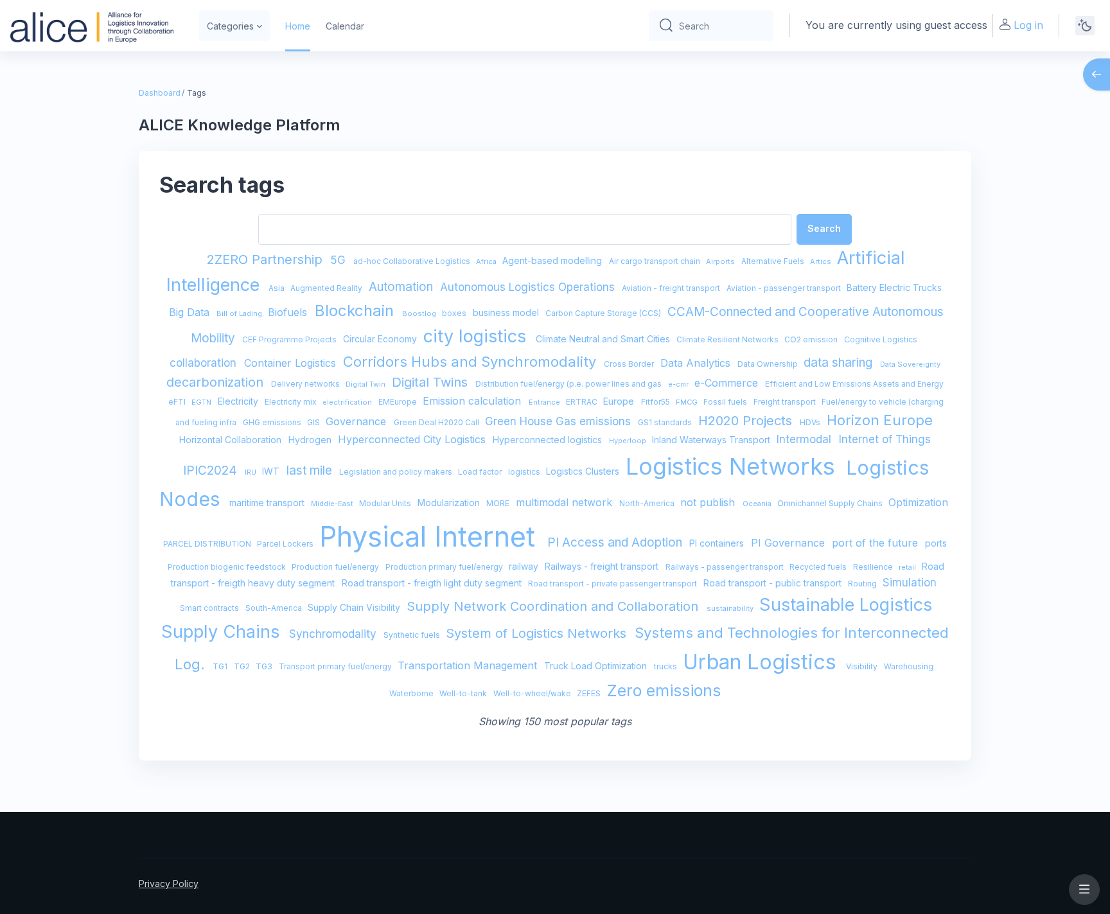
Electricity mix (292, 402)
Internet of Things (885, 439)
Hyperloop (628, 440)
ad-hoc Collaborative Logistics (412, 261)
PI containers (717, 543)
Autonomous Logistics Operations (529, 287)
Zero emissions (663, 690)
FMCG (688, 402)
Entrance (545, 402)
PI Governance (789, 542)
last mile (310, 470)
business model (507, 312)
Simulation (910, 582)
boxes (455, 313)
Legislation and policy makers (396, 472)
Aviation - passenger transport (785, 288)
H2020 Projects (747, 420)
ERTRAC (582, 402)
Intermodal (805, 439)
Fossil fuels (726, 402)
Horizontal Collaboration (231, 439)
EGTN (202, 402)
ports (936, 543)
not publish (709, 502)
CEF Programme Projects (290, 339)
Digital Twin (366, 384)
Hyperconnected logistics (548, 439)
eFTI (178, 402)
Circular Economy (381, 338)
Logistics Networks (733, 466)
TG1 (221, 666)
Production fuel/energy (336, 567)
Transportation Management (469, 665)
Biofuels (289, 312)
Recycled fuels (819, 567)
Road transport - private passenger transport (613, 583)
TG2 (243, 666)
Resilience (874, 567)
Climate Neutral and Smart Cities (604, 338)
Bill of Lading (240, 313)
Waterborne (412, 693)
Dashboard (160, 93)
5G (339, 260)
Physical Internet (431, 536)
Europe (620, 401)
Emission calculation (473, 400)
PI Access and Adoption (616, 542)
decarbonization (216, 382)
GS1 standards (666, 422)
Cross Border (630, 364)
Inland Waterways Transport (712, 439)
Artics (821, 261)
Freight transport (785, 402)
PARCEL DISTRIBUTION (208, 544)
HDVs (811, 422)
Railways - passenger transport (725, 567)
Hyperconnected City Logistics (413, 439)
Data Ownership (768, 364)
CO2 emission (812, 339)
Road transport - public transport (773, 582)
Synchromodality (334, 634)
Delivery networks (306, 384)
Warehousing (908, 666)
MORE (498, 503)
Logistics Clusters (584, 471)
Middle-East (333, 503)
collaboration (205, 362)
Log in (1028, 25)
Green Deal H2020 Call (437, 422)
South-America (274, 608)
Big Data (191, 312)
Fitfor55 (656, 402)
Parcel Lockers (286, 544)
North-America (647, 503)
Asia (277, 288)
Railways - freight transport (603, 566)
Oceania (758, 503)
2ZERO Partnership (266, 259)
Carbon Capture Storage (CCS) (604, 313)
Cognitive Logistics (880, 339)
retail (908, 567)
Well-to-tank (464, 693)
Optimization (918, 502)
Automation (402, 286)
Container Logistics (291, 362)
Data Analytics (697, 362)
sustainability (731, 608)
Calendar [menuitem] (345, 26)
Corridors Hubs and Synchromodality (471, 361)
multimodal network (565, 502)
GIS (314, 422)
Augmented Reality (327, 288)
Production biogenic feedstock (228, 567)
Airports (721, 261)
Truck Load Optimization (596, 665)
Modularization (450, 502)
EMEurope (398, 402)
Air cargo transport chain (655, 261)
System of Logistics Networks (538, 633)
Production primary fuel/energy (445, 567)
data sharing (840, 362)
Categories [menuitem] (230, 26)
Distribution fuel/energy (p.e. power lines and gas (569, 384)
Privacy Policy (168, 883)
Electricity (239, 401)
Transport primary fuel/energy (336, 666)
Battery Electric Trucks (894, 287)
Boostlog (420, 313)
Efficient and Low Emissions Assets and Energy (854, 384)
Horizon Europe (880, 420)
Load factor (481, 472)
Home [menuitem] (297, 26)
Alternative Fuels (773, 261)
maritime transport (268, 502)
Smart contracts (210, 608)
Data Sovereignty (910, 364)
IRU (251, 472)
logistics (525, 472)
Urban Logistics (762, 661)
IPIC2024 (211, 470)
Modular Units (386, 503)
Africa (487, 261)
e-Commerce (727, 382)
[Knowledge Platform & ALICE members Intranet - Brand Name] (92, 25)
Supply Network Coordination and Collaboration (554, 606)
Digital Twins (431, 382)
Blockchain (356, 310)
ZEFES (590, 693)
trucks (666, 666)
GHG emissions (273, 422)
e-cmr (679, 384)
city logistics (477, 336)
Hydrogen (311, 439)
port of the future (876, 542)
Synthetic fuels (412, 635)
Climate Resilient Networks (728, 339)
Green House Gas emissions (559, 421)
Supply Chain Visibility (355, 607)
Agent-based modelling (553, 260)
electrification (348, 402)
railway (525, 566)
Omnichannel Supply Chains (831, 503)
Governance (357, 421)
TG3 (265, 666)
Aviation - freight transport (672, 288)
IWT (272, 471)
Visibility (862, 666)
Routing (863, 583)
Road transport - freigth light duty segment (433, 582)
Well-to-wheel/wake (533, 693)
